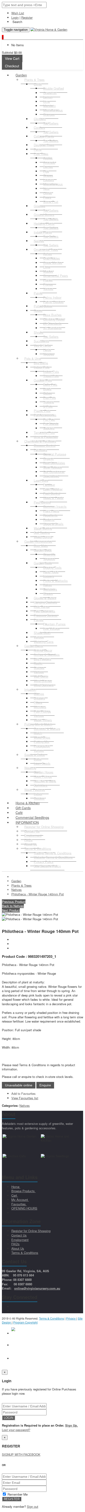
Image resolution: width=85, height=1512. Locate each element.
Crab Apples (51, 258)
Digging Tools (52, 567)
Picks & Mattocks (55, 580)
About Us (17, 1248)
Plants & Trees (34, 79)
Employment (20, 1239)
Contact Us (19, 1235)
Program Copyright (25, 1322)
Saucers (49, 428)
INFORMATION (27, 822)
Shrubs (38, 332)
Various (48, 288)
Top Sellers (51, 123)
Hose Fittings (43, 776)
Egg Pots (49, 397)
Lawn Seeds (42, 763)
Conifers (39, 127)
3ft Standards (52, 328)
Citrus (38, 84)
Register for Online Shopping (44, 827)
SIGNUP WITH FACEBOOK (21, 1454)
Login (15, 17)
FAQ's (15, 1244)
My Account (20, 1199)
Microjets (40, 707)
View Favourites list (24, 1098)
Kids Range (42, 606)
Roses (38, 310)
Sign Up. (71, 1425)
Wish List (17, 13)
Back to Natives (13, 906)
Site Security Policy (47, 866)
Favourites (19, 1204)
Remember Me (17, 1494)
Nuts (46, 188)
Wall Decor (41, 676)
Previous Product (14, 901)
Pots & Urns (32, 358)
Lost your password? (16, 1430)
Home (15, 1186)
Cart (14, 1195)
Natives (39, 241)
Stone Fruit (50, 201)
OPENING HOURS (24, 1208)
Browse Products (23, 1191)
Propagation (42, 746)
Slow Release (52, 467)
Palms (38, 293)
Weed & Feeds (53, 498)
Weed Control (43, 537)
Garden (21, 75)
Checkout (12, 66)
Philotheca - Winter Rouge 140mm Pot (37, 894)
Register (27, 17)
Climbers (40, 119)
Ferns (38, 149)
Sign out (32, 1506)
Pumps (38, 620)
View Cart (12, 58)
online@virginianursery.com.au (37, 1288)
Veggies (48, 354)
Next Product (11, 910)
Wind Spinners (44, 685)
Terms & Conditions (37, 848)
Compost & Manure (47, 728)
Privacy (71, 1318)
